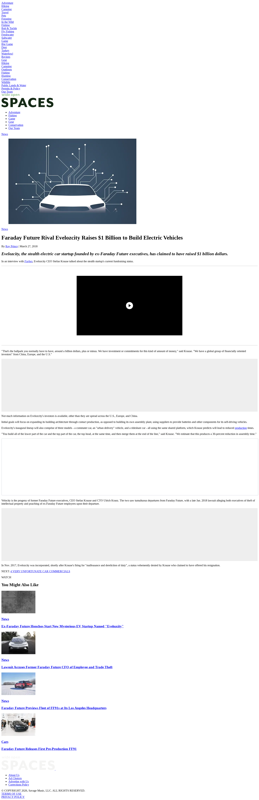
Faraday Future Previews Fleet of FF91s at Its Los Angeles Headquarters (53, 708)
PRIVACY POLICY (13, 796)
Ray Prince (11, 246)
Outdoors (6, 69)
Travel (4, 12)
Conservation (8, 78)
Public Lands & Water (13, 85)
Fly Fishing (7, 31)
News (4, 134)
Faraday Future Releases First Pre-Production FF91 (39, 749)
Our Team (7, 91)
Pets (3, 15)
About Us (13, 775)
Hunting (6, 75)
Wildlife (5, 82)
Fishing (5, 25)
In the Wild (7, 21)
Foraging (6, 18)
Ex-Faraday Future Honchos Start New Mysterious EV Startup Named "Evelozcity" (62, 626)
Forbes (28, 261)
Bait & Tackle (9, 28)
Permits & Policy (10, 88)
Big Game (7, 44)
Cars (4, 742)
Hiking (5, 6)
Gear (4, 59)
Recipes (5, 56)
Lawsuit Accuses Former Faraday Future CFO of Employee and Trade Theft (56, 667)
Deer (4, 47)
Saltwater (6, 37)
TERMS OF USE (11, 793)
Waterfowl (7, 53)
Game (4, 40)
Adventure (7, 2)
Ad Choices (15, 778)
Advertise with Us (18, 781)
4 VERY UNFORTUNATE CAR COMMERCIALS (40, 571)
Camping (6, 9)
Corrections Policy (18, 784)
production (241, 427)
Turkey (5, 50)
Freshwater (7, 34)
